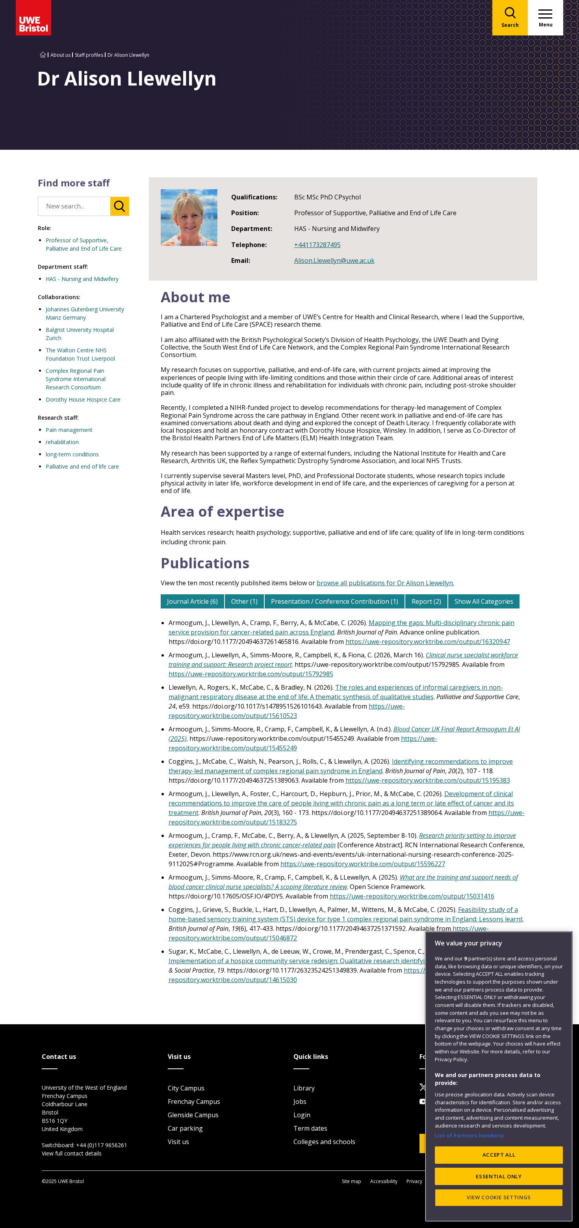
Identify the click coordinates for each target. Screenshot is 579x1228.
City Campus (186, 1088)
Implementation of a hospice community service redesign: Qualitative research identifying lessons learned (325, 960)
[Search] (119, 206)
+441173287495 (317, 244)
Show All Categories (484, 601)
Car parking (185, 1128)
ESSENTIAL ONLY (498, 1176)
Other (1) (244, 601)
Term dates (310, 1128)
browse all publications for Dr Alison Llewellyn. (385, 583)
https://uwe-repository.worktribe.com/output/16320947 (427, 641)
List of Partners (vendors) (469, 1135)
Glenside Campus (193, 1115)
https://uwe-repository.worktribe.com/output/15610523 (287, 711)
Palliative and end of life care (82, 466)
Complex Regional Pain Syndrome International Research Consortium (76, 379)
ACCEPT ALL (499, 1154)
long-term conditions (72, 454)
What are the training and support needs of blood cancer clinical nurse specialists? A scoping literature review (343, 882)
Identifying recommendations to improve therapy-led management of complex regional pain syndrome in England (341, 766)
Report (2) (426, 601)
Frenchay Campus (194, 1101)
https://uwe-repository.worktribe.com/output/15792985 (251, 674)
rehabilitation (62, 442)
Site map (351, 1181)
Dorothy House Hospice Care (83, 399)
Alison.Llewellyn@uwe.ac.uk (334, 260)
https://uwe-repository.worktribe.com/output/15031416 (412, 896)
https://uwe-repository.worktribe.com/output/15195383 (427, 780)
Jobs (299, 1101)
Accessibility (383, 1181)
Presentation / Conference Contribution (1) (334, 601)
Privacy (414, 1181)
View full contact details (72, 1153)
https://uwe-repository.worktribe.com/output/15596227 (362, 864)
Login (301, 1115)
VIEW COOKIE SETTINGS (499, 1197)
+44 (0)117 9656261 (101, 1145)
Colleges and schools (324, 1141)
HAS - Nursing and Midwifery (82, 279)
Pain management (69, 430)
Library (304, 1088)
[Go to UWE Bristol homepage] (43, 55)
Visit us (178, 1141)
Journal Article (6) (192, 601)
